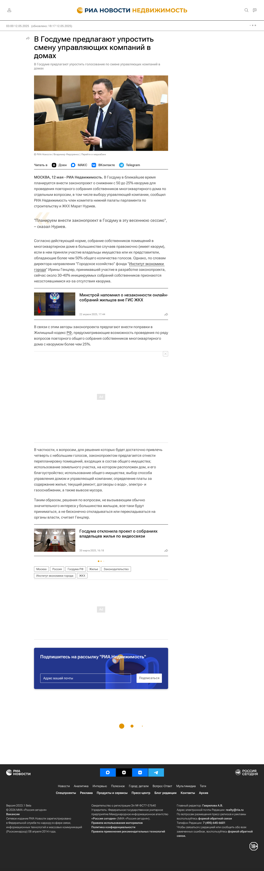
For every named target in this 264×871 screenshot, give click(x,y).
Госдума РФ (76, 569)
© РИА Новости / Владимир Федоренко (56, 154)
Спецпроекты (66, 793)
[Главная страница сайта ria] (101, 10)
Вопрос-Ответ (162, 786)
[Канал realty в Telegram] (156, 772)
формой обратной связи (215, 818)
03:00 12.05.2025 (17, 26)
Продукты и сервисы (112, 793)
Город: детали (138, 786)
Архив (203, 793)
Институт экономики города (54, 575)
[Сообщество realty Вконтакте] (140, 772)
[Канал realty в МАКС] (108, 772)
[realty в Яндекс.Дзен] (124, 772)
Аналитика (81, 786)
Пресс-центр (141, 793)
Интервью (100, 786)
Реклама (86, 793)
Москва (41, 569)
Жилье (93, 569)
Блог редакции (165, 793)
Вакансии (13, 814)
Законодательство (116, 569)
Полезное (118, 786)
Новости (64, 786)
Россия (57, 569)
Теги (203, 786)
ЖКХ (82, 575)
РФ (69, 332)
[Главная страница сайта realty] (132, 10)
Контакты (188, 793)
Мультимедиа (186, 786)
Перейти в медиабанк (93, 154)
